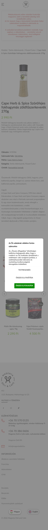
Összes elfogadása (24, 286)
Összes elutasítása (24, 278)
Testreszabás (24, 270)
